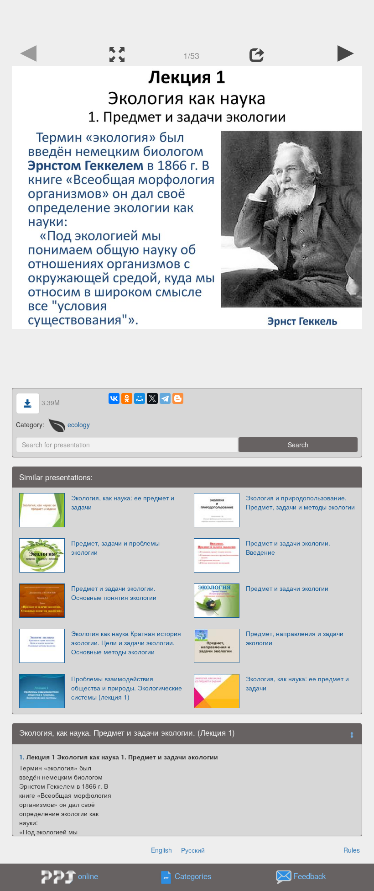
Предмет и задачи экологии (287, 588)
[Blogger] (177, 398)
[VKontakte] (114, 398)
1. (22, 756)
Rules (351, 849)
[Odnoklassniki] (126, 398)
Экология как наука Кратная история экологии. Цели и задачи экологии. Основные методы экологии (126, 642)
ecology (78, 424)
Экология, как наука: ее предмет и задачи (122, 502)
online (88, 875)
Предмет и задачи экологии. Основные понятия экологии (113, 592)
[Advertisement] (187, 20)
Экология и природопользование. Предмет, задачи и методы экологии (300, 502)
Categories (193, 876)
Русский (193, 849)
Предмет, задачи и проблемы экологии (115, 547)
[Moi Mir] (139, 398)
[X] (152, 398)
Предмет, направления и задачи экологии (294, 638)
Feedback (309, 876)
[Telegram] (165, 398)
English (161, 849)
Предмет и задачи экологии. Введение (288, 547)
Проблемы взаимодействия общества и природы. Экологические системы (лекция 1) (126, 687)
